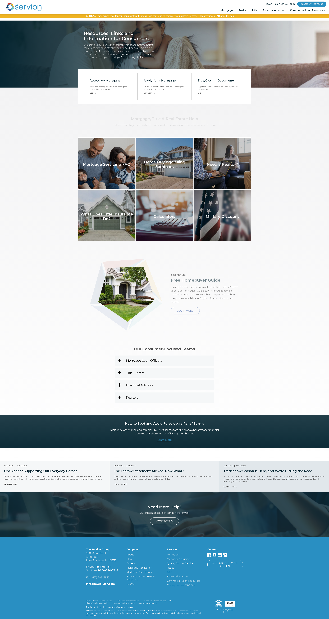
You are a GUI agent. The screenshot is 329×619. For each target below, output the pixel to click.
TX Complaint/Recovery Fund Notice (158, 601)
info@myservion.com (100, 583)
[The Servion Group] (23, 8)
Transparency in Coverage (124, 603)
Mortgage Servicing (178, 559)
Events (131, 584)
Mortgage (227, 10)
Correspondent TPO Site (181, 585)
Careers (131, 563)
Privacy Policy (92, 601)
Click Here (203, 93)
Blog (292, 4)
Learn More (10, 484)
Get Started (149, 93)
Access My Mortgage (312, 4)
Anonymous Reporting (148, 603)
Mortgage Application (139, 567)
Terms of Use (106, 601)
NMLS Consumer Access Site (127, 601)
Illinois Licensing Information (97, 603)
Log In (93, 93)
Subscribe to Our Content (225, 564)
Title (254, 10)
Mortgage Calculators (139, 572)
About (269, 4)
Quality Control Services (181, 563)
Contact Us (281, 4)
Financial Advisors (273, 10)
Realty (242, 10)
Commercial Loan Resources (307, 10)
